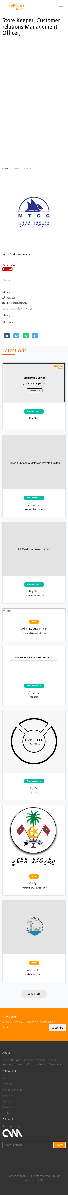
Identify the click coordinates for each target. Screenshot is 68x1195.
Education (8, 1095)
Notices (6, 1101)
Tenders (7, 1084)
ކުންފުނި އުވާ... (34, 418)
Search (60, 1145)
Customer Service (20, 254)
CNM (41, 1180)
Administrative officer (34, 628)
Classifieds (8, 1107)
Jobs (4, 254)
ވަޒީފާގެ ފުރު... (34, 883)
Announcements (12, 1089)
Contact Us (8, 1113)
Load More (34, 993)
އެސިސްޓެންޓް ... (34, 970)
